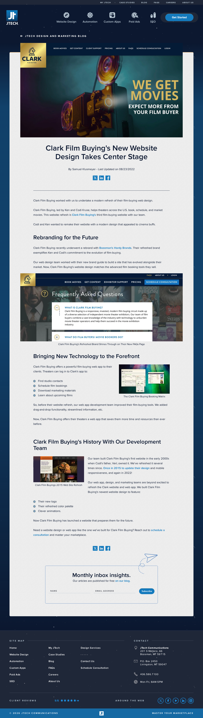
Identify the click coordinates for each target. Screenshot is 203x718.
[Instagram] (191, 701)
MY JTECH (105, 3)
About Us (54, 681)
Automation (90, 21)
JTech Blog (56, 36)
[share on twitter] (95, 178)
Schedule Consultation (94, 668)
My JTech (54, 648)
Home (13, 648)
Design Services (91, 648)
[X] (161, 701)
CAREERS (171, 3)
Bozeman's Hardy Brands (115, 248)
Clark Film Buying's (84, 215)
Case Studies (57, 654)
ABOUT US (187, 3)
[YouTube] (176, 701)
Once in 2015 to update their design (126, 468)
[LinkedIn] (183, 701)
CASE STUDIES (127, 3)
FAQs (52, 668)
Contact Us (87, 661)
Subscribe (147, 591)
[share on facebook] (107, 178)
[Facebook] (168, 701)
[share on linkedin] (101, 178)
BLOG (144, 3)
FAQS (156, 3)
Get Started (179, 17)
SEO (153, 21)
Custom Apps (18, 668)
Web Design (66, 21)
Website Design (19, 654)
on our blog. (122, 581)
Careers (53, 674)
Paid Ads (134, 21)
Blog (51, 661)
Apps (112, 21)
